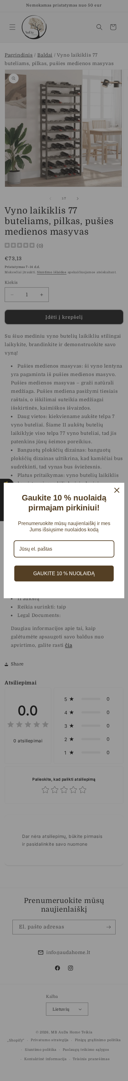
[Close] (116, 490)
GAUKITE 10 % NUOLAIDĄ (64, 573)
